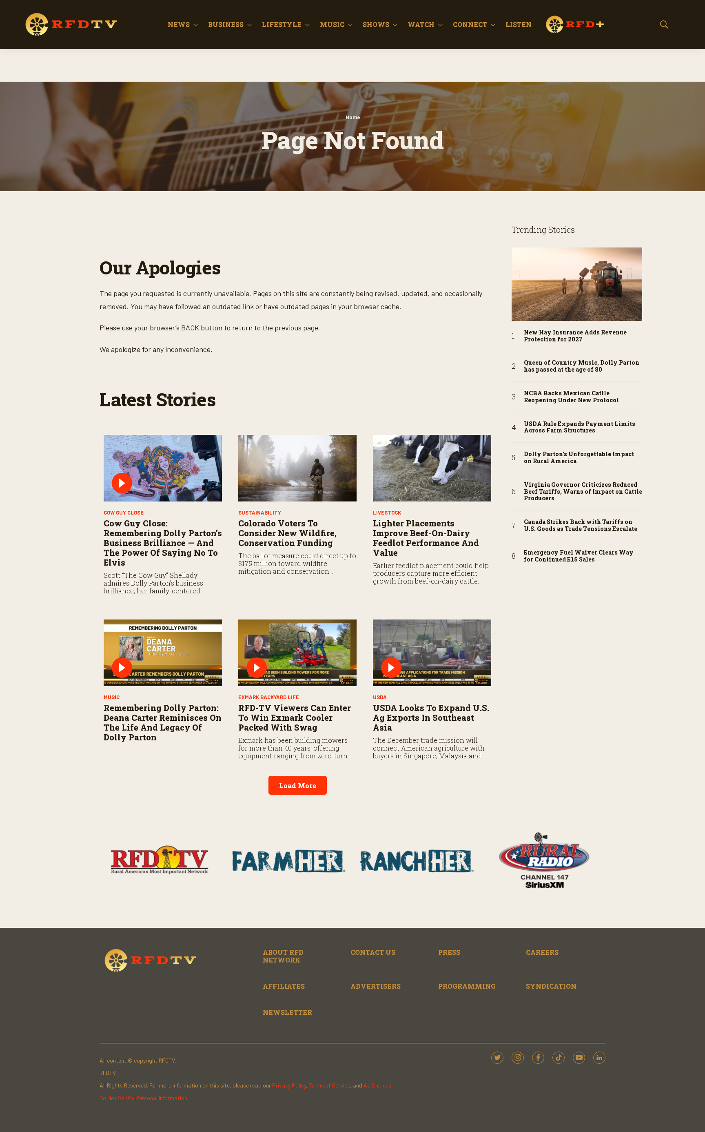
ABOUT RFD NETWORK (283, 956)
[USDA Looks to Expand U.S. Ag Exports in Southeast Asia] (432, 652)
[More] (195, 24)
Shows (376, 24)
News (179, 24)
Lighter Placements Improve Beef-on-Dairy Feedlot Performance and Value (426, 538)
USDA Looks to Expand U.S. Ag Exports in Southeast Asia (431, 717)
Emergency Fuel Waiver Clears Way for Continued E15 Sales (579, 556)
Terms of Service (329, 1085)
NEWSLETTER (287, 1012)
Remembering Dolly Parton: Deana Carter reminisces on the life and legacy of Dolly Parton (163, 722)
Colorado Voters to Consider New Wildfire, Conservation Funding (287, 533)
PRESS (449, 952)
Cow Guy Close (124, 512)
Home (353, 117)
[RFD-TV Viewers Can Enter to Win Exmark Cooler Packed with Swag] (297, 652)
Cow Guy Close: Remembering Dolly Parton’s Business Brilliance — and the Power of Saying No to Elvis (163, 543)
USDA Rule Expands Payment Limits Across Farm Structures (579, 428)
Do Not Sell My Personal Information (143, 1097)
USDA (380, 697)
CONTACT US (372, 952)
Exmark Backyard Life (268, 697)
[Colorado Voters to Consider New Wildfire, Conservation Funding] (297, 468)
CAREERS (542, 952)
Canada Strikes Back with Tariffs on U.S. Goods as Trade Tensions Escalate (580, 526)
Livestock (387, 512)
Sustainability (259, 512)
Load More (297, 785)
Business (226, 24)
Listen (518, 24)
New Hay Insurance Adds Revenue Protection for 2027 (575, 336)
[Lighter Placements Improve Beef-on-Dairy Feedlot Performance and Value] (432, 468)
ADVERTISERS (375, 986)
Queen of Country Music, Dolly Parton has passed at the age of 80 (581, 366)
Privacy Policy (289, 1085)
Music (332, 24)
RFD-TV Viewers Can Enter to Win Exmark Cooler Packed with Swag (294, 717)
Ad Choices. (378, 1085)
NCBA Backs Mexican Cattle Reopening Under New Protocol (571, 397)
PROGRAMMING (467, 986)
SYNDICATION (551, 986)
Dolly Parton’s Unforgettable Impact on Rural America (579, 458)
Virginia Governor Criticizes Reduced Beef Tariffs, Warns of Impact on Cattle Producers (583, 491)
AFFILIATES (284, 986)
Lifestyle (282, 24)
